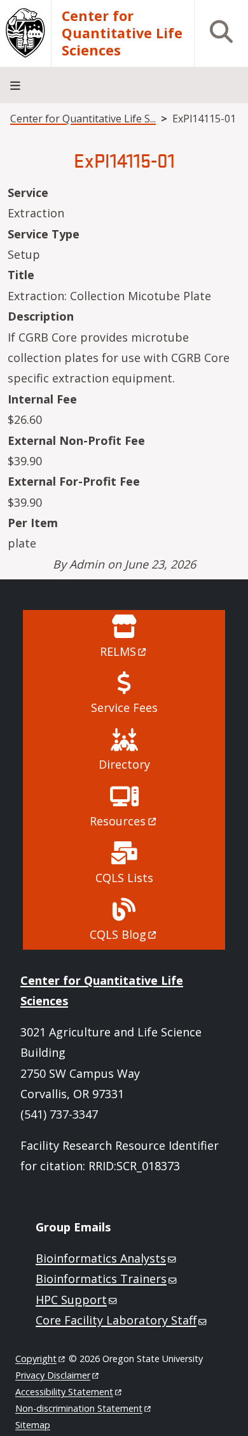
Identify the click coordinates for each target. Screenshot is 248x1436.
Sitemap (32, 1425)
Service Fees (124, 707)
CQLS (118, 934)
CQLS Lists (124, 877)
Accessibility (64, 1392)
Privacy (52, 1375)
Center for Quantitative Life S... (83, 119)
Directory (124, 764)
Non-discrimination (78, 1408)
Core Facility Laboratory (116, 1320)
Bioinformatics (101, 1258)
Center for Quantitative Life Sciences (122, 33)
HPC (71, 1299)
